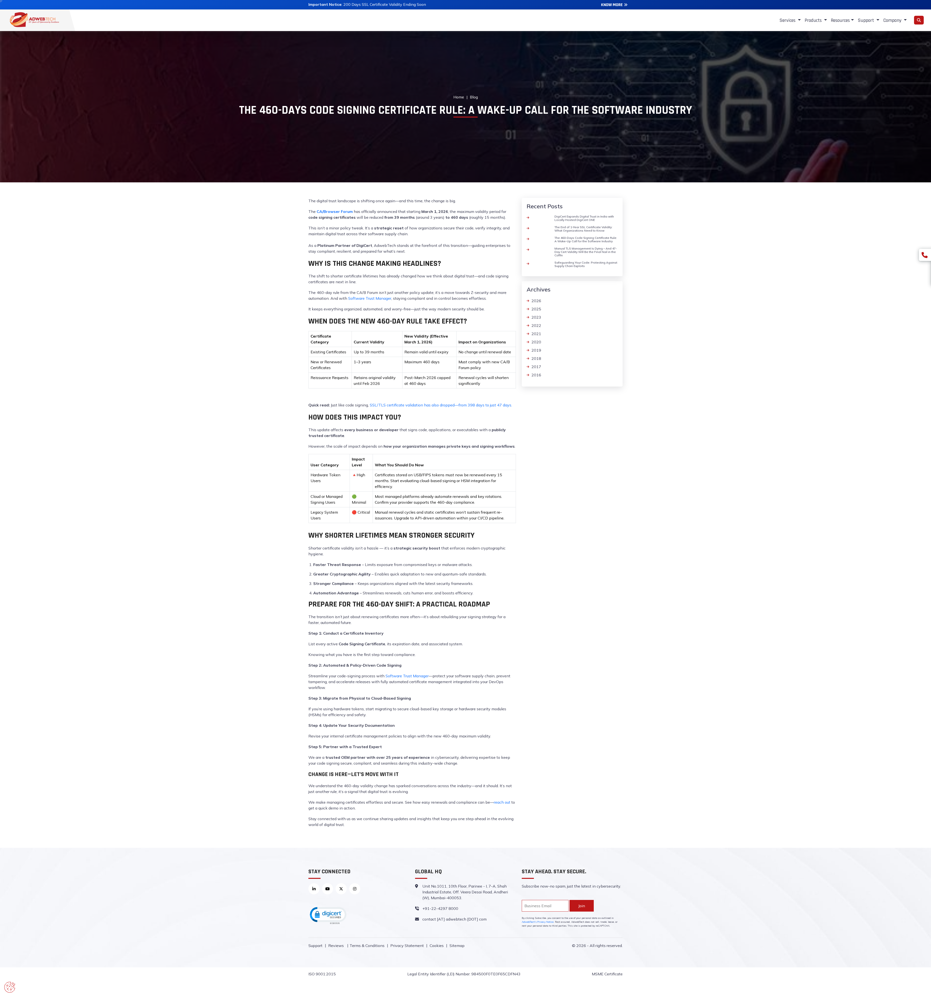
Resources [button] (840, 20)
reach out (502, 802)
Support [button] (866, 20)
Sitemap (457, 945)
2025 (536, 309)
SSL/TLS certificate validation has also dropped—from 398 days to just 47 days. (441, 405)
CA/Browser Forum (335, 211)
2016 (536, 374)
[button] (327, 915)
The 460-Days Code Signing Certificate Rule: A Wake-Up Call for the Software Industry (585, 239)
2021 (536, 333)
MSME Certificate (607, 973)
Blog (474, 97)
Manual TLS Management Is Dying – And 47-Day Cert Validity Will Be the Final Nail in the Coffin (585, 252)
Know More (612, 5)
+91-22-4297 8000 (440, 908)
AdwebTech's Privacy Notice (538, 921)
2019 (536, 350)
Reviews (336, 945)
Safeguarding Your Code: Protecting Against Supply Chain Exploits (585, 264)
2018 (536, 358)
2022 (536, 325)
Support (315, 945)
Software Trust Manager (369, 298)
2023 (536, 317)
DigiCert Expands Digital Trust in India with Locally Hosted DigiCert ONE (584, 218)
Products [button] (814, 20)
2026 (536, 300)
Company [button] (893, 20)
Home (458, 97)
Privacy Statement (407, 945)
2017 (536, 366)
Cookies (437, 945)
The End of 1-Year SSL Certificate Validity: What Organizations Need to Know (583, 228)
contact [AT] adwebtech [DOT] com (454, 919)
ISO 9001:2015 (322, 973)
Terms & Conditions (367, 945)
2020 (536, 342)
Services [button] (788, 20)
